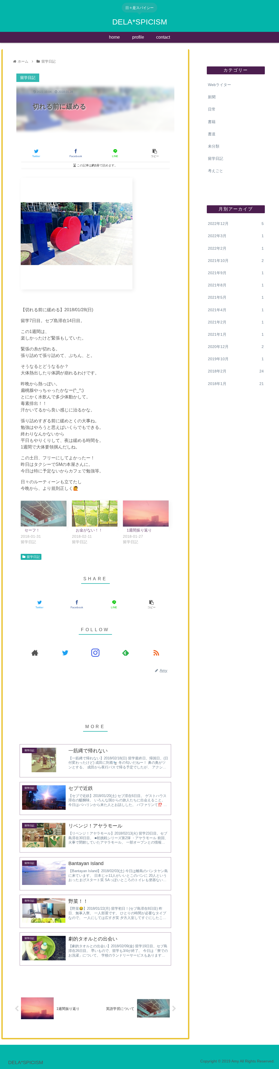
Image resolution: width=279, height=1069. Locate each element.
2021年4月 (235, 310)
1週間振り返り (139, 530)
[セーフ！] (43, 513)
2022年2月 (235, 248)
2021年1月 (235, 334)
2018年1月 (235, 383)
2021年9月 (235, 273)
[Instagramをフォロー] (95, 653)
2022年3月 (235, 236)
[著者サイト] (35, 653)
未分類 (213, 146)
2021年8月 (235, 285)
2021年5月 (235, 297)
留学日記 (33, 557)
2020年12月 (235, 346)
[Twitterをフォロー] (65, 653)
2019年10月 (235, 359)
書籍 (212, 122)
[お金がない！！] (94, 513)
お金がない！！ (89, 530)
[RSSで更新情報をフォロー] (156, 653)
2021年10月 (235, 260)
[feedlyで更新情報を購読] (126, 653)
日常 (212, 109)
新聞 (212, 97)
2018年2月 (235, 371)
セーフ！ (32, 530)
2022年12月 (235, 223)
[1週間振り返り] (145, 513)
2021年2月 (235, 322)
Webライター (219, 85)
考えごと (215, 171)
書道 (212, 134)
